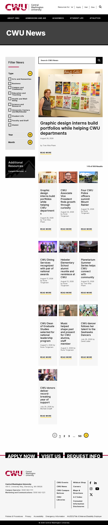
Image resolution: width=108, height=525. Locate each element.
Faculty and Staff (20, 120)
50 (80, 436)
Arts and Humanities (21, 79)
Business (16, 83)
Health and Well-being (20, 99)
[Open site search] (100, 7)
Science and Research (18, 105)
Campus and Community (18, 88)
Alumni (15, 125)
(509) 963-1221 (39, 492)
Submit (97, 7)
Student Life (18, 116)
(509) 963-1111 (27, 490)
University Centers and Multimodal (21, 111)
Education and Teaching (19, 94)
